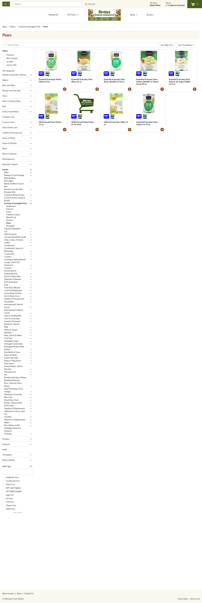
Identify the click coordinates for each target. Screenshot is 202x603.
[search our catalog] (12, 4)
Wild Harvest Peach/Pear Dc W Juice (82, 123)
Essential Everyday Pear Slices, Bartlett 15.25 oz (114, 80)
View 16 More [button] (17, 512)
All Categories (8, 70)
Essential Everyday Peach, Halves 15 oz (50, 80)
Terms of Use (195, 599)
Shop (4, 26)
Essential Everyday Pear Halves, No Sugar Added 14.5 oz (179, 81)
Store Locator (8, 593)
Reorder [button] (91, 4)
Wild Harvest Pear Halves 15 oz (50, 123)
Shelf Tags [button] (6, 466)
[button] (30, 75)
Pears (45, 26)
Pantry (12, 26)
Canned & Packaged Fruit (29, 26)
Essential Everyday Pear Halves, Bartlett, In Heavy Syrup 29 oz (147, 81)
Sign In (168, 3)
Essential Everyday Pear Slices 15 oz (81, 80)
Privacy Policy (183, 599)
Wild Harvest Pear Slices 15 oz (116, 123)
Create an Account (176, 5)
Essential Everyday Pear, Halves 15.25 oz (147, 123)
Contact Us (29, 593)
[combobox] (6, 4)
